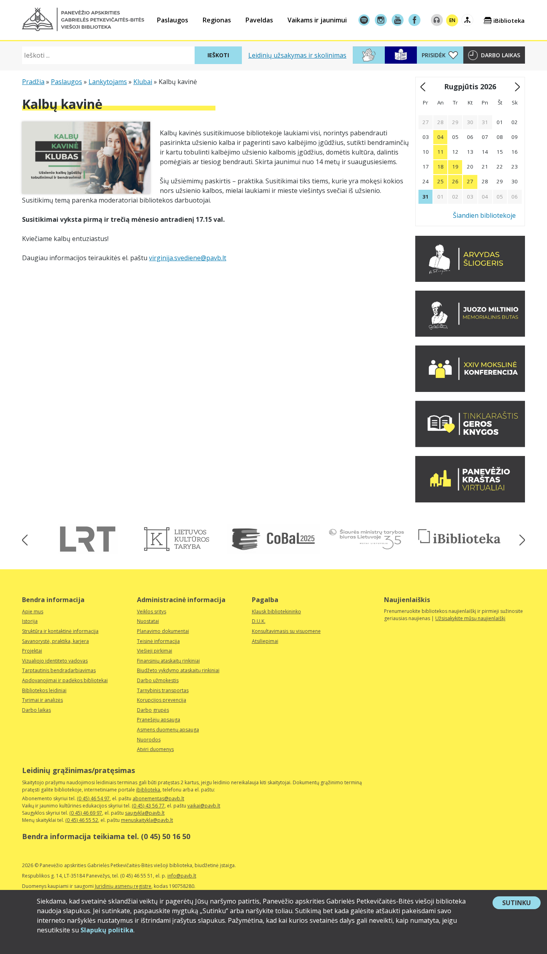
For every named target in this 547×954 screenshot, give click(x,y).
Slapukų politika (106, 930)
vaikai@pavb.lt (203, 805)
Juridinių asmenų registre (123, 886)
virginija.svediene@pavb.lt (187, 257)
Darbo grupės (153, 710)
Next (519, 540)
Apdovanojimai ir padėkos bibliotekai (65, 680)
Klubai (142, 81)
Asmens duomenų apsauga (168, 729)
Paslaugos (172, 20)
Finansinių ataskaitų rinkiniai (168, 660)
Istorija (30, 621)
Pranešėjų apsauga (158, 719)
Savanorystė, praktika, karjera (55, 641)
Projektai (32, 650)
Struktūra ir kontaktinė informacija (60, 631)
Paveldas (259, 20)
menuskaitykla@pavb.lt (147, 820)
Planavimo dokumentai (163, 631)
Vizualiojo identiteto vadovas (55, 660)
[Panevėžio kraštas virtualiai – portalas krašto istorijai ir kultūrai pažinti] (470, 500)
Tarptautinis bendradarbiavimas (59, 670)
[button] (83, 19)
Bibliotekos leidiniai (44, 690)
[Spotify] (364, 20)
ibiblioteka (148, 789)
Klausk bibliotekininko (276, 611)
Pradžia (33, 81)
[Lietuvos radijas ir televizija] (88, 539)
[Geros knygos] (470, 444)
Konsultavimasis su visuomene (286, 631)
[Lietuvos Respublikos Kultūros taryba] (180, 539)
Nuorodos (149, 739)
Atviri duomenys (155, 749)
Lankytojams (107, 81)
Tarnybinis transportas (163, 690)
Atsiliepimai (265, 641)
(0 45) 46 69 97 (85, 812)
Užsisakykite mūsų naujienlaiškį (470, 618)
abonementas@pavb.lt (158, 798)
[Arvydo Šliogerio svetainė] (470, 279)
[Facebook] (414, 20)
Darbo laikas (500, 55)
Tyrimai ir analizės (42, 700)
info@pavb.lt (181, 875)
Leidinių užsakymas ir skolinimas (297, 55)
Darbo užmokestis (158, 680)
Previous (27, 540)
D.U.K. (258, 621)
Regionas (217, 20)
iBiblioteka (509, 20)
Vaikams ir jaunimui (317, 20)
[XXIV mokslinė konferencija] (470, 389)
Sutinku (521, 903)
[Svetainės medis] (467, 20)
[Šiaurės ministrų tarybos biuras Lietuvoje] (366, 539)
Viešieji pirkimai (154, 650)
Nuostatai (148, 621)
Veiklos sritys (151, 611)
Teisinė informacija (158, 641)
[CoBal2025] (273, 539)
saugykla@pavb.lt (145, 812)
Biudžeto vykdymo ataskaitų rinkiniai (178, 670)
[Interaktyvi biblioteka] (459, 537)
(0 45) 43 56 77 (148, 805)
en (452, 20)
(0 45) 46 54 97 (93, 798)
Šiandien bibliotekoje (484, 215)
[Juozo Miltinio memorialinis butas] (470, 334)
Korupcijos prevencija (161, 700)
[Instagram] (381, 20)
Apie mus (32, 611)
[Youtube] (398, 20)
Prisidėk (434, 55)
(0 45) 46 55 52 (81, 820)
